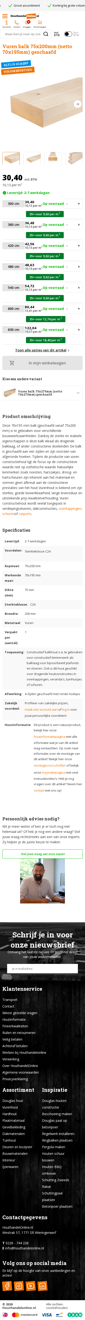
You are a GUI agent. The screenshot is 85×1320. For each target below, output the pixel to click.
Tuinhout (9, 1140)
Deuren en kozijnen (17, 1147)
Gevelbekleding (13, 1127)
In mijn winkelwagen (47, 363)
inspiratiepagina (53, 772)
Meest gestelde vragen (19, 1013)
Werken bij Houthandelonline (24, 1052)
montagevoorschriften (50, 765)
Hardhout (9, 1114)
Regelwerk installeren (58, 1133)
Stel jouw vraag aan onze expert (42, 854)
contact (39, 790)
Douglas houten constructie (54, 1103)
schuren (8, 513)
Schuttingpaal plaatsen (52, 1196)
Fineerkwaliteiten (15, 1026)
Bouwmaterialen (15, 1153)
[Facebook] (7, 1286)
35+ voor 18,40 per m (46, 340)
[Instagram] (19, 1286)
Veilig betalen (12, 1039)
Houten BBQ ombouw (52, 1170)
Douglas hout (12, 1100)
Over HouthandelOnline (20, 1065)
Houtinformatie (14, 1019)
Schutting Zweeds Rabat (55, 1183)
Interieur (8, 1160)
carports (25, 513)
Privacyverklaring (15, 1079)
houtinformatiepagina (49, 736)
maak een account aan (41, 709)
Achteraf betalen (15, 1046)
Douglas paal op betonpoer (54, 1123)
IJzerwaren (10, 1166)
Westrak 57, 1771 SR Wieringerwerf (29, 1232)
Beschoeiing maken (57, 1114)
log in (66, 709)
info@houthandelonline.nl (24, 1248)
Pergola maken (53, 1147)
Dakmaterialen (13, 1133)
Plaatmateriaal (13, 1120)
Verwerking (10, 1059)
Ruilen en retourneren (18, 1032)
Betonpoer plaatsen (57, 1206)
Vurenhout (10, 1107)
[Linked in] (42, 1286)
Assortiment (18, 1089)
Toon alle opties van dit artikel (40, 350)
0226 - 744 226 (17, 1243)
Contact (8, 1006)
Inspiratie (54, 1089)
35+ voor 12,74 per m (46, 319)
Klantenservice (22, 988)
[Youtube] (31, 1286)
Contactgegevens (24, 1217)
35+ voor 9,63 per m (45, 214)
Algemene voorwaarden (20, 1072)
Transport (9, 999)
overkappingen (70, 508)
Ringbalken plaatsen (57, 1140)
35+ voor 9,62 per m (45, 277)
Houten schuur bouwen (53, 1156)
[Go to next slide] (77, 104)
